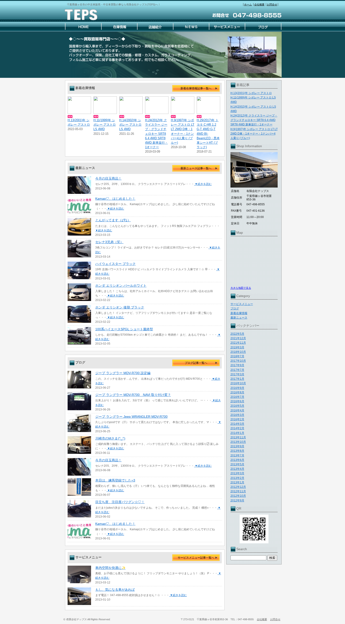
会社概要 (259, 4)
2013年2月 (237, 478)
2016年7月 (237, 396)
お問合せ (272, 4)
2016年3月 (237, 415)
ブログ (234, 308)
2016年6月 (237, 401)
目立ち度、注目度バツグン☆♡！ (120, 502)
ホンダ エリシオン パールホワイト (120, 285)
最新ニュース (238, 317)
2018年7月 (237, 356)
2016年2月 (237, 419)
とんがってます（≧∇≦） (113, 220)
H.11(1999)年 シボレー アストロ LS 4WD (104, 124)
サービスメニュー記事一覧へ (196, 557)
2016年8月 (237, 392)
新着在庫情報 (238, 313)
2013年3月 (237, 473)
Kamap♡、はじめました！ (115, 198)
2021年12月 (238, 338)
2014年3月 (237, 423)
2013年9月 (237, 446)
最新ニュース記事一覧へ (195, 168)
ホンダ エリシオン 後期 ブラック (119, 307)
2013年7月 (237, 455)
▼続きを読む (203, 184)
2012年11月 (238, 491)
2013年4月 (237, 468)
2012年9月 (237, 500)
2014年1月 (237, 433)
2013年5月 (237, 464)
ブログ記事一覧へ (196, 363)
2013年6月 (237, 460)
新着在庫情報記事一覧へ (195, 88)
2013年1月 (237, 482)
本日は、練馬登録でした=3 (115, 480)
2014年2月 (237, 428)
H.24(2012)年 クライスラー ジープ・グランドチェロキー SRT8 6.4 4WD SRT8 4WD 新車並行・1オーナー (253, 120)
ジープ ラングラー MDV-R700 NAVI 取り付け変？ (133, 395)
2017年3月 (237, 374)
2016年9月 (237, 388)
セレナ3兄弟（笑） (109, 242)
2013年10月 (238, 442)
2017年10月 (238, 360)
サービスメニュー (241, 304)
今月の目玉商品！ (108, 178)
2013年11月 (238, 437)
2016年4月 (237, 410)
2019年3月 (237, 347)
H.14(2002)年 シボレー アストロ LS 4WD (130, 124)
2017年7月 (237, 370)
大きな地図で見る (240, 287)
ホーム (248, 4)
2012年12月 (238, 487)
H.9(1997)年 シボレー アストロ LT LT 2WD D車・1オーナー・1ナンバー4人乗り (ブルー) (254, 134)
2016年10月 (238, 383)
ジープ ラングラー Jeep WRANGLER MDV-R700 (131, 416)
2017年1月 (237, 378)
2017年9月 (237, 365)
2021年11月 (238, 342)
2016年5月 (237, 405)
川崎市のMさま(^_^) (110, 438)
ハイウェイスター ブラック (115, 264)
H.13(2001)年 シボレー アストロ (251, 93)
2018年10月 (238, 351)
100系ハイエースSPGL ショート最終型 (124, 329)
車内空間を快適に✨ (110, 568)
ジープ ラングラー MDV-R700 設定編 (122, 373)
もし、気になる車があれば (115, 589)
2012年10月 (238, 495)
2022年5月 (237, 333)
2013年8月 (237, 450)
